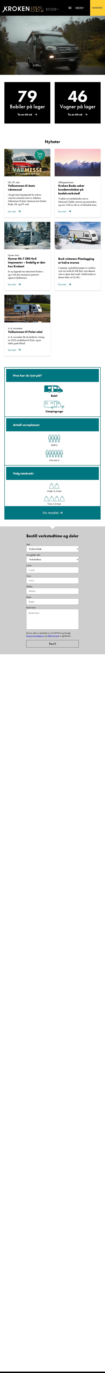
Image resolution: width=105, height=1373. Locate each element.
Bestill (52, 644)
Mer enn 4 (54, 460)
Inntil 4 (54, 444)
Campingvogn (54, 411)
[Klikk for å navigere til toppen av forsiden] (22, 9)
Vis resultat (50, 513)
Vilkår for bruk (53, 635)
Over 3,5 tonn (54, 503)
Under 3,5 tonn (54, 491)
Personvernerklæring (35, 635)
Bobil (54, 396)
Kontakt (97, 8)
